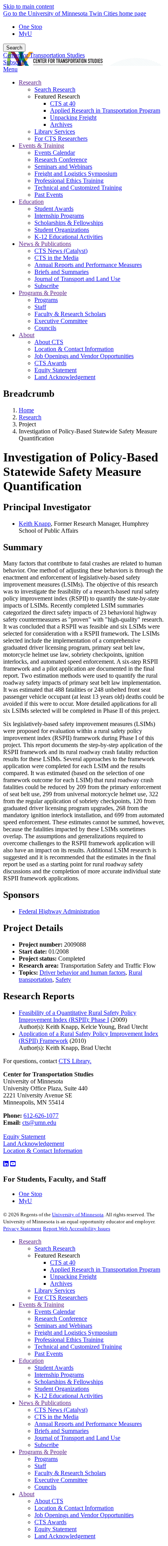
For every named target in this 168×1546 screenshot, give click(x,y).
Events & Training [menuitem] (41, 145)
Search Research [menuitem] (54, 89)
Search (14, 48)
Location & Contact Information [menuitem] (74, 349)
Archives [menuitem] (61, 124)
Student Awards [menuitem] (53, 208)
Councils (45, 1487)
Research (30, 417)
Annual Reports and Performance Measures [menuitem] (88, 264)
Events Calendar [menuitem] (54, 152)
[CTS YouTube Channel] (13, 1164)
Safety (63, 979)
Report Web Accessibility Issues (76, 1228)
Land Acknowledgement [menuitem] (64, 377)
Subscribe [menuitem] (46, 286)
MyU (25, 33)
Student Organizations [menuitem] (61, 229)
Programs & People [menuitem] (43, 293)
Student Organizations (61, 1388)
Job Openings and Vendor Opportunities (84, 1515)
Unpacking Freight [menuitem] (73, 117)
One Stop (30, 26)
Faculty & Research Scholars (70, 1473)
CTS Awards (50, 1522)
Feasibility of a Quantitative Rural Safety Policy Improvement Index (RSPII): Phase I (77, 1016)
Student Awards (53, 1367)
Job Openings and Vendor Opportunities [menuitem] (84, 356)
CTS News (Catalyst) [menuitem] (61, 250)
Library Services (54, 1290)
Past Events (48, 1353)
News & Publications (45, 1402)
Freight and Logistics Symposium (75, 1332)
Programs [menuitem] (46, 300)
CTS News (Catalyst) (61, 1409)
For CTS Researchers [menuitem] (61, 138)
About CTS (48, 1501)
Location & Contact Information (42, 1150)
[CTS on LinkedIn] (6, 1164)
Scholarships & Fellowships (68, 1381)
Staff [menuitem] (40, 307)
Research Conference (60, 1318)
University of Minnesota (78, 1214)
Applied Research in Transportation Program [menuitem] (105, 110)
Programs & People (43, 1452)
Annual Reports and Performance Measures (88, 1424)
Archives (61, 1283)
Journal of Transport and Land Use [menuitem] (77, 279)
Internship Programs (59, 1374)
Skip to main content (28, 6)
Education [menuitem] (31, 201)
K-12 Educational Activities (68, 1395)
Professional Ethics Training (69, 1339)
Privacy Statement (22, 1228)
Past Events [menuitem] (48, 194)
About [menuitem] (26, 335)
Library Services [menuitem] (54, 131)
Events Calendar (54, 1311)
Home (26, 410)
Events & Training (41, 1304)
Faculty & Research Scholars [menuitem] (70, 314)
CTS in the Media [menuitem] (56, 257)
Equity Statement (24, 1136)
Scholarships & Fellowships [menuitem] (68, 222)
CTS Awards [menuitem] (50, 363)
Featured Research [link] (57, 96)
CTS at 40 (62, 1262)
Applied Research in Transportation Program (105, 1269)
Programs (46, 1459)
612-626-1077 (41, 1115)
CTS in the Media (56, 1416)
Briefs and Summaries (61, 1431)
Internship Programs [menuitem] (59, 215)
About (26, 1494)
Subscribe (15, 62)
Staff (40, 1466)
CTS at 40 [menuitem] (62, 103)
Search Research (54, 1248)
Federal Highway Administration (59, 911)
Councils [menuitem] (45, 328)
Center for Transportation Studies (44, 55)
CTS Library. (75, 1061)
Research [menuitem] (30, 82)
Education (31, 1360)
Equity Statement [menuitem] (55, 370)
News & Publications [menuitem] (45, 243)
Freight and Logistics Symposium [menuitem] (75, 173)
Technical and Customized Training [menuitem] (78, 187)
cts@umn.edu (39, 1122)
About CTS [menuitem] (48, 342)
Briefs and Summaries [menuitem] (61, 272)
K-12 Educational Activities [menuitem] (68, 236)
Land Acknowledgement (33, 1143)
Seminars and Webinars (63, 1325)
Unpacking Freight (73, 1276)
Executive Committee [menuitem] (61, 321)
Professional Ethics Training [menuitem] (69, 180)
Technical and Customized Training (78, 1346)
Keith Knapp (35, 523)
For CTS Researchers (61, 1297)
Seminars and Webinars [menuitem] (63, 166)
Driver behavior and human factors (82, 972)
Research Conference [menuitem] (60, 159)
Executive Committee (61, 1480)
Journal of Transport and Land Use (77, 1438)
